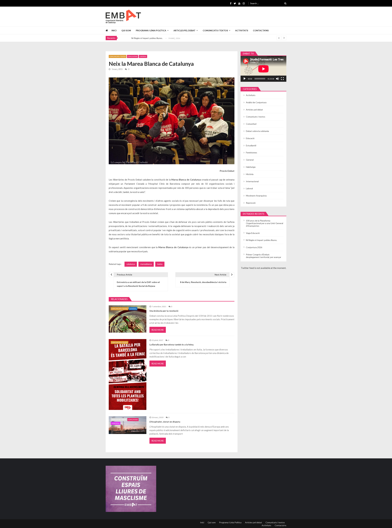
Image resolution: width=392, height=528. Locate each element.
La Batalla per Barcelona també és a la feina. (171, 344)
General (133, 309)
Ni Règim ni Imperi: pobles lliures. (147, 37)
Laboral (142, 56)
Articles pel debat (184, 30)
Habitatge (115, 423)
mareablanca (146, 264)
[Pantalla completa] (282, 78)
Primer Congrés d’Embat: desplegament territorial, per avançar (263, 255)
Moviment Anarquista (256, 195)
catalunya (130, 264)
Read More (157, 329)
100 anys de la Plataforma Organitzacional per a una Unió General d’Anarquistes (264, 223)
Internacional (252, 181)
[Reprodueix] (244, 78)
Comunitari (132, 56)
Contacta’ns (261, 30)
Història (249, 174)
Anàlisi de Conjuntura (256, 102)
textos (159, 264)
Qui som (126, 30)
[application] (263, 69)
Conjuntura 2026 (254, 247)
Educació (250, 138)
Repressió (251, 203)
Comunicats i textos (215, 30)
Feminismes (251, 152)
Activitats (241, 30)
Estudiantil (251, 145)
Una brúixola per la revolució (163, 310)
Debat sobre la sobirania (257, 131)
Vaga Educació (253, 233)
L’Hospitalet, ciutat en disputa (164, 421)
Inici (114, 30)
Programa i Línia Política (151, 30)
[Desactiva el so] (277, 78)
